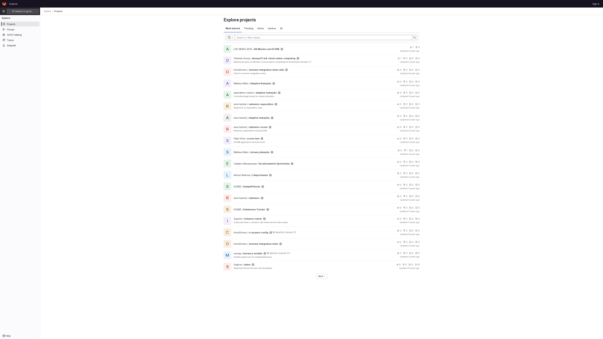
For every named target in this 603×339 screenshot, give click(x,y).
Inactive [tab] (272, 28)
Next (321, 276)
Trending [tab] (248, 28)
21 (419, 264)
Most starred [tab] (233, 28)
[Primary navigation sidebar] (3, 11)
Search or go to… (24, 11)
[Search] (414, 37)
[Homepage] (4, 3)
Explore (13, 4)
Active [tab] (260, 28)
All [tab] (281, 28)
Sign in (595, 4)
